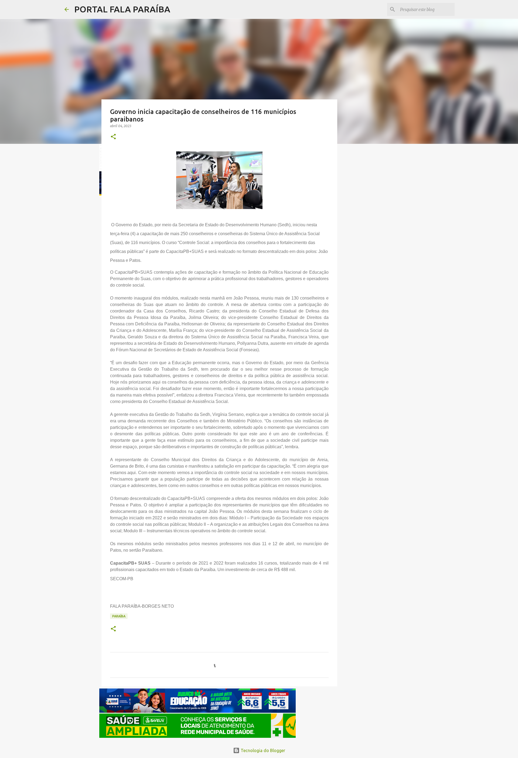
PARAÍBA (118, 616)
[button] (113, 137)
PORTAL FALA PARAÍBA (122, 9)
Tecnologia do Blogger (262, 750)
